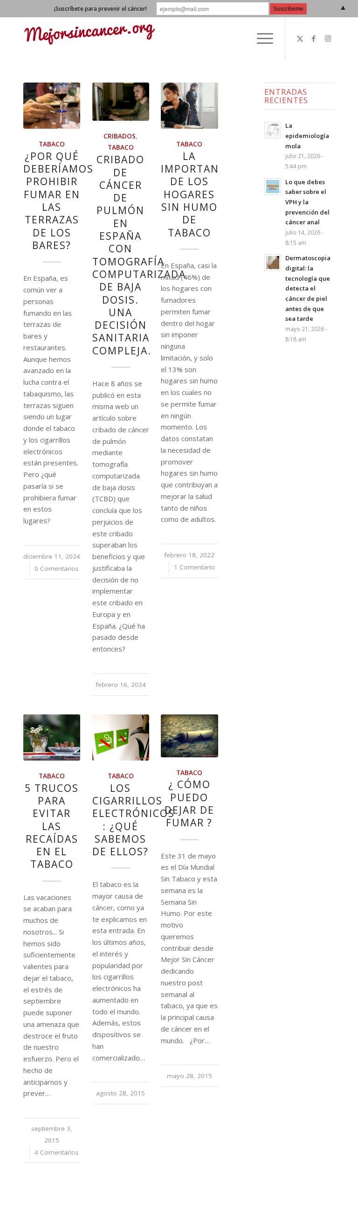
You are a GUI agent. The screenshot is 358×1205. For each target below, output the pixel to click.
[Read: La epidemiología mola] (272, 130)
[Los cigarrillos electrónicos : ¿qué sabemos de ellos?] (120, 737)
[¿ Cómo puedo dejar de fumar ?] (189, 735)
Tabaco (52, 144)
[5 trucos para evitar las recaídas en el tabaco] (51, 737)
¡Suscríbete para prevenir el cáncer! (100, 9)
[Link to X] (300, 38)
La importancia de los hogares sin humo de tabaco (199, 194)
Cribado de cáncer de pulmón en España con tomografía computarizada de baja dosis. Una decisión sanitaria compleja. (139, 255)
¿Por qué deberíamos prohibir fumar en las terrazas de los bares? (58, 201)
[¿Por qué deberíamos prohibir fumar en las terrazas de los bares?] (51, 106)
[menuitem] (260, 38)
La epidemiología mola (307, 135)
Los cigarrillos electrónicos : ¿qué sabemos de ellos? (133, 820)
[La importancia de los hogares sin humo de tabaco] (189, 106)
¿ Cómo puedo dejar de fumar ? (189, 803)
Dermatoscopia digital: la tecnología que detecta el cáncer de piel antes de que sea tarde (307, 288)
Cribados (119, 136)
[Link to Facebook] (314, 38)
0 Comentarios (56, 568)
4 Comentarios (56, 1152)
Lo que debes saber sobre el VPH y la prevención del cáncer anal (307, 202)
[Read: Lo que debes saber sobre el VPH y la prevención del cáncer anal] (272, 186)
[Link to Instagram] (328, 38)
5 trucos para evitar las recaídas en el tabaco (52, 826)
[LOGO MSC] (89, 38)
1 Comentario (194, 567)
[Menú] (260, 38)
